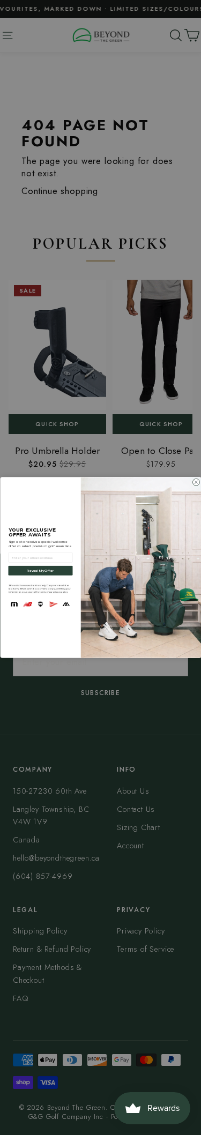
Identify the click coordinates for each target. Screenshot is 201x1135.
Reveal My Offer (40, 570)
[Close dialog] (195, 482)
